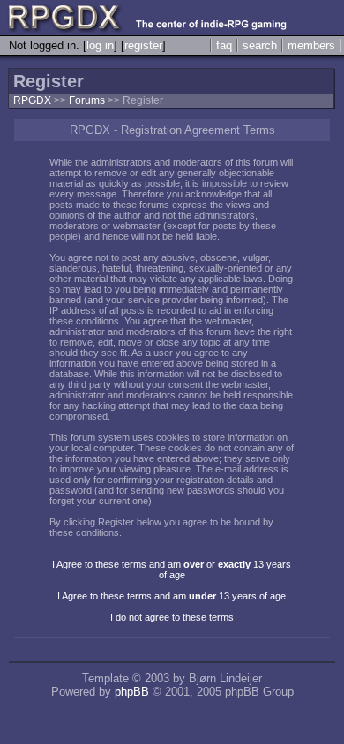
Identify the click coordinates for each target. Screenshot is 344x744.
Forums (87, 100)
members (311, 45)
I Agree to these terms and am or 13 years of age (171, 569)
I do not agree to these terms (172, 617)
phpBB (132, 691)
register (143, 45)
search (260, 45)
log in (100, 45)
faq (224, 45)
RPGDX (32, 100)
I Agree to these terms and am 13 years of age (171, 596)
